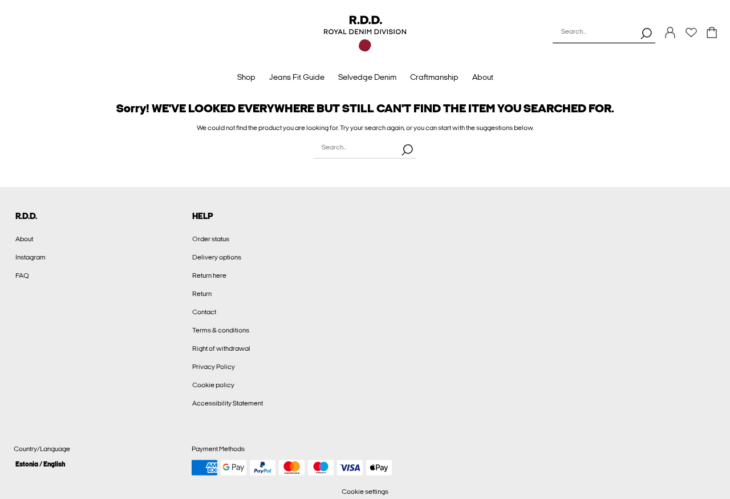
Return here (209, 275)
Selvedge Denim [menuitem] (367, 77)
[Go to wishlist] (691, 36)
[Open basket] (711, 33)
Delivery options (216, 257)
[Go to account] (670, 33)
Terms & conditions (220, 330)
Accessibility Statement (227, 403)
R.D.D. (26, 216)
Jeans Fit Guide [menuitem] (297, 77)
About (24, 239)
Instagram (30, 257)
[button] (98, 464)
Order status (210, 239)
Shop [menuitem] (246, 77)
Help (202, 216)
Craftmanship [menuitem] (434, 77)
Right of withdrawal (221, 348)
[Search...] (646, 33)
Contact (204, 312)
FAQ (22, 275)
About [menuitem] (482, 77)
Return (202, 294)
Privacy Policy (213, 367)
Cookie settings (365, 492)
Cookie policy (213, 385)
